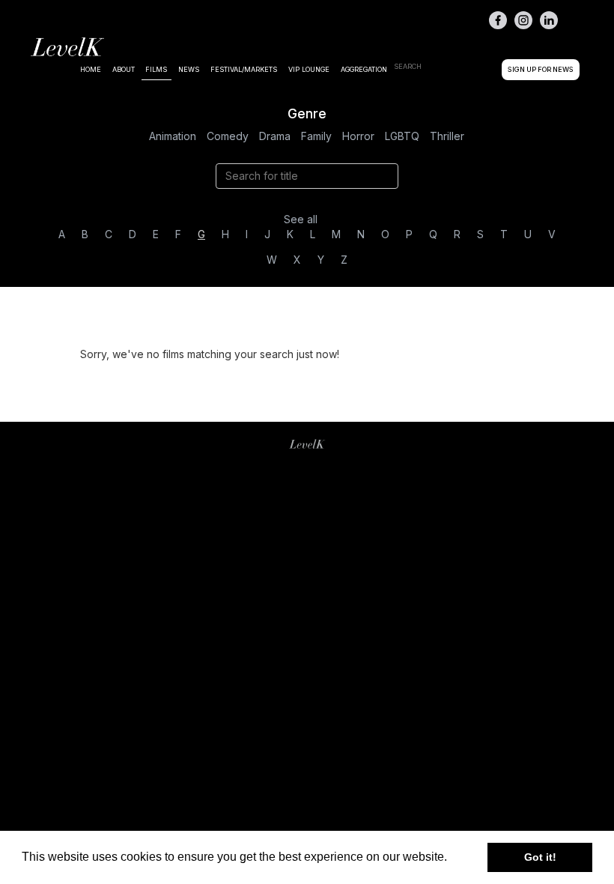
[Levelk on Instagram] (523, 20)
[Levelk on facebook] (498, 20)
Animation (172, 136)
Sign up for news (541, 69)
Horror (358, 136)
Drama (275, 136)
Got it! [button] (540, 857)
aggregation (364, 69)
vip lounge (308, 69)
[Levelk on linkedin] (549, 20)
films (156, 69)
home (90, 69)
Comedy (228, 136)
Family (316, 136)
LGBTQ (402, 136)
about (123, 69)
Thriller (447, 136)
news (188, 69)
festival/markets (243, 69)
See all (300, 219)
